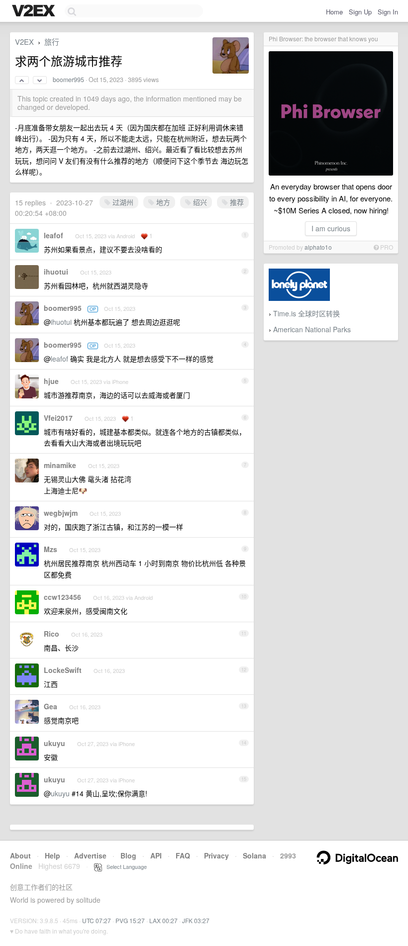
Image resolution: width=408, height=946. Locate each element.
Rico (51, 634)
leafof (53, 235)
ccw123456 (62, 597)
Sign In (388, 11)
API (156, 855)
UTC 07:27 (96, 920)
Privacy (216, 855)
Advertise (90, 855)
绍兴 (199, 202)
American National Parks (312, 329)
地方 (162, 202)
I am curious (330, 228)
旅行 (51, 41)
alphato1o (318, 247)
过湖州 (121, 202)
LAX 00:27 (163, 920)
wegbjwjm (61, 513)
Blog (128, 855)
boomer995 (68, 79)
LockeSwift (63, 670)
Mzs (50, 549)
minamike (60, 465)
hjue (51, 381)
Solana (254, 855)
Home (334, 11)
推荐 (236, 202)
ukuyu (54, 743)
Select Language (124, 866)
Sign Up (360, 11)
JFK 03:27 (195, 920)
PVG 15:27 (130, 920)
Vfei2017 (58, 418)
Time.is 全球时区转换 (306, 313)
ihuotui (56, 272)
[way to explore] (35, 11)
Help (52, 855)
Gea (50, 706)
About (20, 855)
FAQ (183, 855)
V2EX (24, 41)
